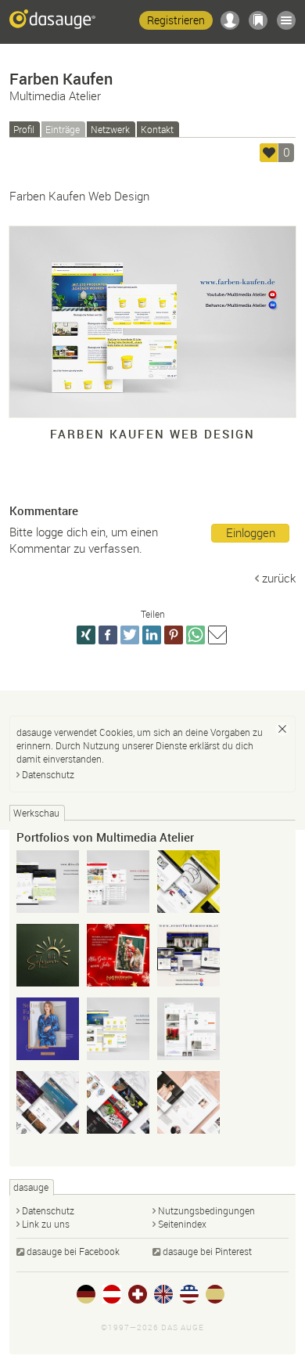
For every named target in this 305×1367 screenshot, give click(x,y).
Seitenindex (182, 1223)
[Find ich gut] (269, 152)
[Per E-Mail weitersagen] (217, 635)
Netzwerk (110, 129)
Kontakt (157, 129)
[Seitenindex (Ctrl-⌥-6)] (286, 20)
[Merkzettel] (258, 20)
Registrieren (176, 20)
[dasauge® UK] (163, 1294)
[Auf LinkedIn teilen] (151, 635)
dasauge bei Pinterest (207, 1251)
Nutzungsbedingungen (206, 1210)
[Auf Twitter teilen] (129, 635)
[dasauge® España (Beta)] (215, 1294)
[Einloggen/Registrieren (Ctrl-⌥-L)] (230, 20)
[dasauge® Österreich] (111, 1294)
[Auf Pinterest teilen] (173, 635)
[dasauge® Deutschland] (86, 1294)
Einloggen (250, 532)
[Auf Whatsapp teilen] (195, 635)
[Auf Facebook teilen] (108, 635)
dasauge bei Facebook (73, 1251)
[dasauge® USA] (189, 1294)
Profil (23, 129)
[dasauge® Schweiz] (137, 1294)
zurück (279, 578)
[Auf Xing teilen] (86, 635)
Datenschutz (48, 774)
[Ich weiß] (282, 729)
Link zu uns (46, 1223)
